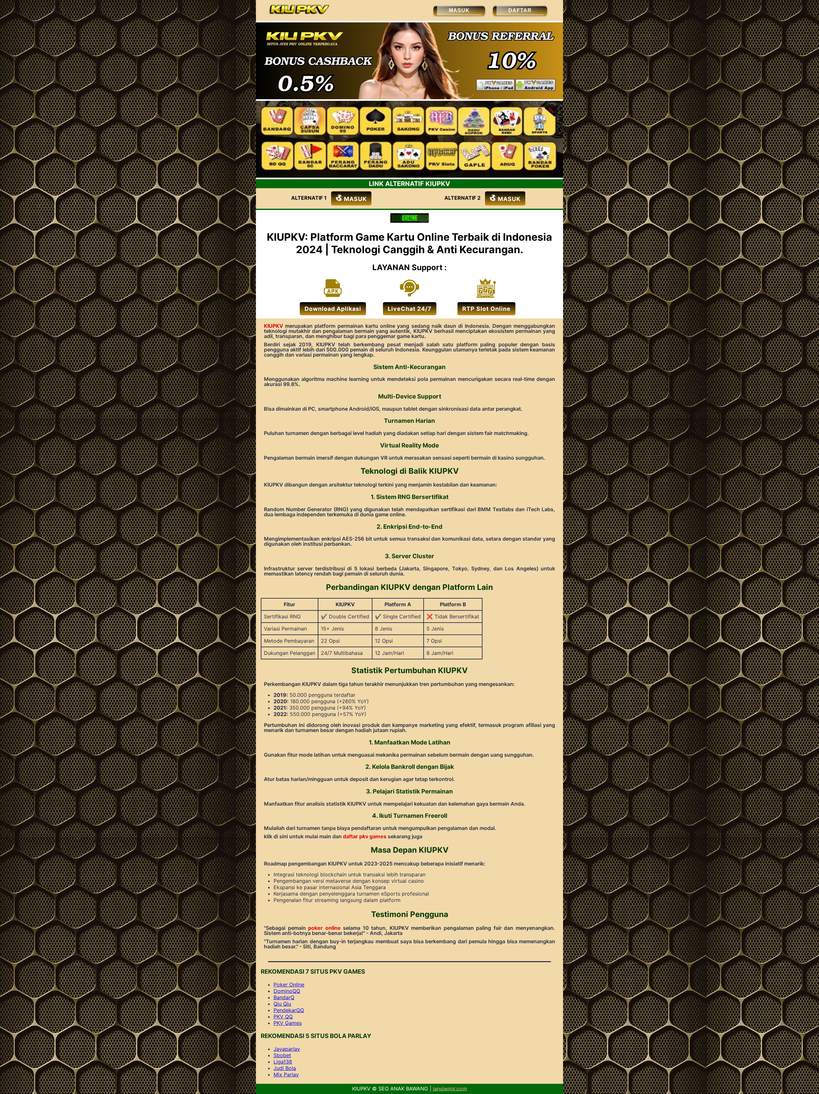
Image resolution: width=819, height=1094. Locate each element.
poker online (324, 928)
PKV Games (288, 1023)
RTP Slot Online (486, 308)
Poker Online (289, 984)
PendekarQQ (289, 1010)
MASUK (459, 10)
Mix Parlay (286, 1074)
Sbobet (282, 1055)
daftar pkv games (364, 836)
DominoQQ (287, 991)
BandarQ (284, 997)
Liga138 (283, 1061)
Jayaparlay (287, 1049)
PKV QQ (283, 1016)
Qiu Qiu (282, 1004)
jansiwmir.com (450, 1088)
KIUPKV (273, 326)
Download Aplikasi (333, 308)
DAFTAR (520, 10)
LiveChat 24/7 (410, 308)
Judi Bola (285, 1068)
